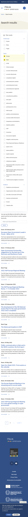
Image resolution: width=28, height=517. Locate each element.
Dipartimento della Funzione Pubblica (9, 1)
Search (4, 225)
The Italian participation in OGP (11, 327)
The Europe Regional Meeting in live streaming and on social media (13, 384)
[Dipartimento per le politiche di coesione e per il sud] (14, 492)
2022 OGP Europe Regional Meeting (13, 270)
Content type (6, 38)
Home (2, 14)
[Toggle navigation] (1, 8)
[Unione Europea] (14, 487)
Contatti (14, 471)
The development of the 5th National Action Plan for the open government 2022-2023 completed (13, 308)
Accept (8, 514)
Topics (4, 53)
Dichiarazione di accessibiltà (14, 480)
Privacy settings (23, 502)
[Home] (12, 8)
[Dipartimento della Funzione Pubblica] (14, 499)
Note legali (14, 474)
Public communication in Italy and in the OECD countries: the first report (13, 346)
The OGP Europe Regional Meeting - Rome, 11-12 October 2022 (13, 288)
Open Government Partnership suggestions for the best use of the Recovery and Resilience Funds (12, 252)
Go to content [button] (4, 243)
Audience (5, 184)
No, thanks (16, 514)
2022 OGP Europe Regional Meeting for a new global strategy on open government (13, 403)
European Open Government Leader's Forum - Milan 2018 (13, 233)
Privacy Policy (14, 477)
